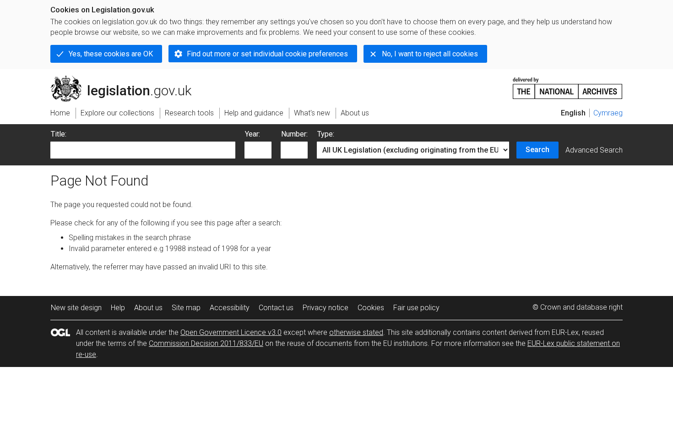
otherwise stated (356, 332)
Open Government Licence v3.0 (231, 332)
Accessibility (230, 307)
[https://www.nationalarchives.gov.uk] (568, 84)
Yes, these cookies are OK (111, 53)
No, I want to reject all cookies (430, 53)
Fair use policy (416, 307)
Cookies (371, 307)
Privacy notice (325, 307)
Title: (58, 134)
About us (148, 307)
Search (537, 149)
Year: (252, 134)
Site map (186, 307)
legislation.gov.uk (126, 79)
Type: (325, 134)
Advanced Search (594, 150)
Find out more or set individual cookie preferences (267, 53)
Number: (294, 134)
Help (118, 307)
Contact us (276, 307)
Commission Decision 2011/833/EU (206, 343)
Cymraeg (608, 113)
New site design (76, 307)
